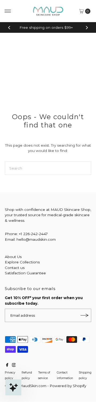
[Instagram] (14, 365)
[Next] (86, 27)
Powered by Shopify (68, 386)
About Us (13, 257)
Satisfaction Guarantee (25, 273)
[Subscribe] (84, 315)
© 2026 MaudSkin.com (25, 386)
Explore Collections (22, 262)
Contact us (15, 268)
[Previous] (9, 27)
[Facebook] (7, 365)
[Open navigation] (8, 11)
